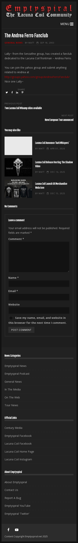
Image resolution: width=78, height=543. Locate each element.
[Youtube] (16, 530)
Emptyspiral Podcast (17, 373)
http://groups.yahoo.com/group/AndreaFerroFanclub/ (37, 77)
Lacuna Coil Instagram (18, 459)
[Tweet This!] (7, 92)
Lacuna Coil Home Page (19, 451)
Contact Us (11, 490)
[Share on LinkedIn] (17, 92)
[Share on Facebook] (12, 92)
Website (14, 304)
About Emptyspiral (16, 482)
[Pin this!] (22, 92)
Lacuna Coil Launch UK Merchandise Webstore (18, 189)
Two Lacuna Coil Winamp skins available (23, 108)
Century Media (13, 428)
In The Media (13, 389)
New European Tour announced (59, 119)
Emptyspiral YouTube (17, 505)
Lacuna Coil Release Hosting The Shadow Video (18, 167)
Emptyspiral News (16, 366)
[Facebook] (8, 530)
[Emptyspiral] (39, 17)
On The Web (12, 397)
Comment (16, 239)
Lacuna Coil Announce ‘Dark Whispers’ (18, 146)
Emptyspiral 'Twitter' (17, 513)
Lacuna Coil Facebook (18, 443)
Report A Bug (13, 498)
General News (14, 42)
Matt (31, 42)
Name (13, 277)
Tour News (11, 405)
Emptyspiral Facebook (18, 436)
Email (13, 291)
